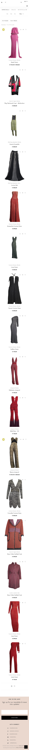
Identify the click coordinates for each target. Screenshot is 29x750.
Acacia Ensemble (14, 144)
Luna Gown (14, 267)
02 (14, 686)
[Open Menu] (27, 6)
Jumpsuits (12, 388)
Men (18, 593)
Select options (15, 42)
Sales (13, 10)
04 (11, 14)
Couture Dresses (12, 60)
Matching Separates (12, 142)
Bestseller (22, 10)
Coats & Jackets (13, 593)
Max (13, 20)
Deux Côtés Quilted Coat (14, 554)
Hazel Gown (14, 62)
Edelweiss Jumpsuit (14, 390)
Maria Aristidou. (22, 745)
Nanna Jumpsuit (14, 472)
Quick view (23, 29)
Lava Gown (14, 636)
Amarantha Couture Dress (14, 226)
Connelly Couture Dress (14, 513)
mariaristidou (13, 737)
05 (7, 14)
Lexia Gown (14, 677)
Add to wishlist (26, 29)
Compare (21, 29)
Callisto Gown (14, 349)
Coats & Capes (12, 101)
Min (5, 20)
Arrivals (5, 10)
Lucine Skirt (14, 185)
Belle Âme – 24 (14, 431)
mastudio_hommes (14, 731)
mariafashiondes (14, 728)
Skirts (19, 183)
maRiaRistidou (13, 743)
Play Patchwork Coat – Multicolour (14, 103)
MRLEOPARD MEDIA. (21, 747)
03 (15, 14)
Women (18, 60)
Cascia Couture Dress (14, 308)
